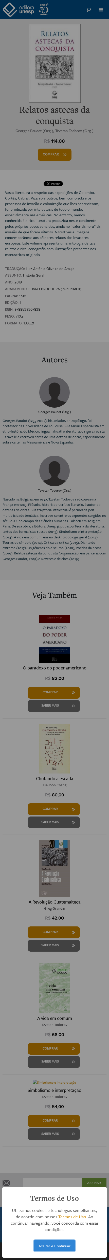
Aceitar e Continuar (54, 1246)
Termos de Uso (72, 1216)
